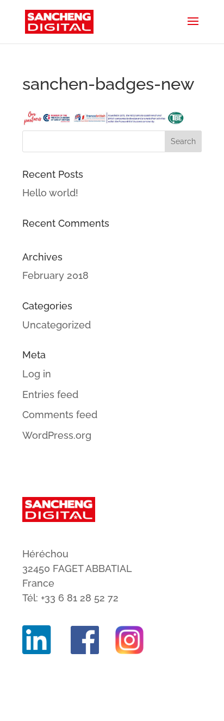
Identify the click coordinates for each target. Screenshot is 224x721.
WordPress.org (56, 435)
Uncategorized (56, 325)
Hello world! (50, 192)
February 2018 (55, 275)
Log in (36, 374)
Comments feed (59, 414)
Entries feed (50, 394)
